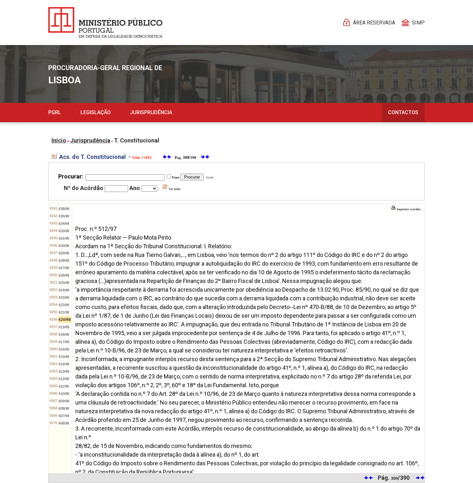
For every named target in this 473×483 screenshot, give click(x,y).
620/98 (65, 319)
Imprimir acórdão (408, 209)
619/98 (64, 327)
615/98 (64, 357)
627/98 (64, 268)
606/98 (64, 423)
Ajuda (209, 177)
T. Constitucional (136, 140)
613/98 (64, 371)
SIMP (418, 23)
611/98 (64, 386)
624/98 (64, 290)
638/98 (64, 209)
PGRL (54, 112)
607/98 (64, 416)
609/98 (64, 401)
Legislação (95, 112)
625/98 (64, 283)
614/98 (64, 364)
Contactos (403, 112)
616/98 (64, 349)
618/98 (64, 334)
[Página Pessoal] (105, 22)
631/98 (64, 238)
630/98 (64, 246)
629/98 (64, 253)
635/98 (64, 216)
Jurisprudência (151, 112)
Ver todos (174, 189)
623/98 (64, 297)
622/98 (64, 305)
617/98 (64, 342)
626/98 (64, 275)
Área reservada (374, 23)
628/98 (64, 260)
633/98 (64, 231)
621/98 (64, 312)
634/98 (64, 223)
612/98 (64, 379)
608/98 (64, 408)
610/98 (64, 394)
